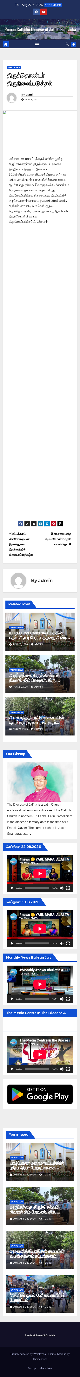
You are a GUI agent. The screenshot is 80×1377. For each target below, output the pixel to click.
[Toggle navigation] (37, 44)
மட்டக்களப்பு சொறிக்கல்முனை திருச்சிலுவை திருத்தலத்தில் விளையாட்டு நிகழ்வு (21, 544)
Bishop (32, 1368)
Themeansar (40, 1359)
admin (30, 94)
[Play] (12, 888)
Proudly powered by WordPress (28, 1354)
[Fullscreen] (68, 888)
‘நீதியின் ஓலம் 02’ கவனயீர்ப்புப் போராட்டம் (37, 1297)
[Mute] (62, 888)
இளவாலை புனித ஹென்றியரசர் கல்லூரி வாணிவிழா (58, 539)
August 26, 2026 (25, 1174)
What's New (14, 67)
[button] (67, 44)
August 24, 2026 (25, 1218)
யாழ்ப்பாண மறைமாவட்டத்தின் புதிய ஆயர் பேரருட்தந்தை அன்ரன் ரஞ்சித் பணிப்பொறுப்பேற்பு (39, 637)
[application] (40, 873)
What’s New (45, 1368)
